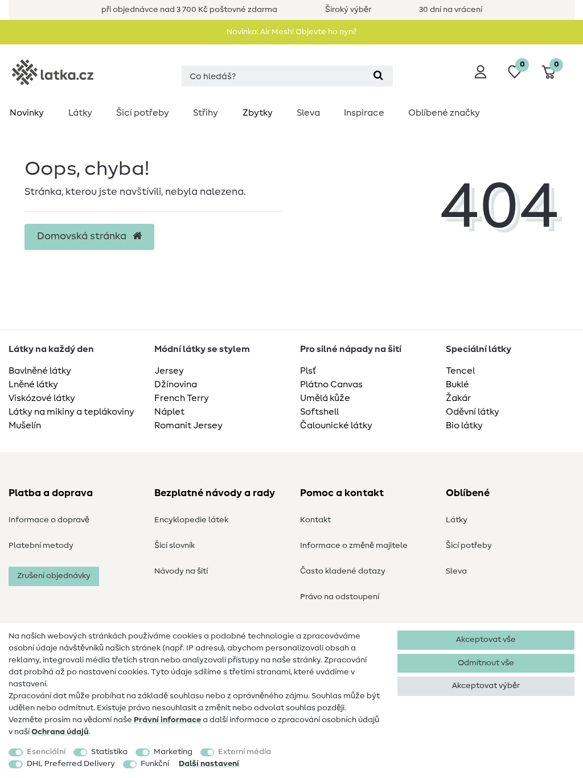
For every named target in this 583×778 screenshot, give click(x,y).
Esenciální (46, 752)
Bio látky (464, 425)
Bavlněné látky (40, 370)
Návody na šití (181, 571)
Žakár (458, 398)
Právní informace (167, 720)
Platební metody (41, 546)
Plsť (308, 370)
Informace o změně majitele (354, 546)
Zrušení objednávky (54, 576)
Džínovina (175, 384)
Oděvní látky (472, 411)
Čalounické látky (336, 425)
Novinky (27, 112)
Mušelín (25, 425)
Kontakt (315, 520)
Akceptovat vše (486, 640)
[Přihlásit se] (480, 71)
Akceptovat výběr (486, 686)
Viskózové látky (42, 398)
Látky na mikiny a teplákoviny (71, 411)
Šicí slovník (174, 546)
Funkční (155, 764)
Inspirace (364, 112)
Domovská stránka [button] (83, 236)
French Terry (181, 398)
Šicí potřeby (142, 112)
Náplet (169, 411)
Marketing (173, 752)
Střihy (205, 112)
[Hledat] (378, 76)
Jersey (169, 370)
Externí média (244, 752)
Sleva (308, 112)
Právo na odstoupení (339, 597)
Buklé (457, 384)
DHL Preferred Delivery (71, 764)
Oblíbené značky (444, 112)
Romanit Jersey (188, 425)
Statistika (109, 752)
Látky (80, 112)
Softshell (319, 411)
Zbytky (258, 112)
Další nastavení (209, 764)
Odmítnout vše (486, 663)
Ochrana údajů (60, 732)
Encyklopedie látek (191, 520)
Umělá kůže (325, 398)
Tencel (460, 370)
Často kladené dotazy (342, 571)
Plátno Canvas (331, 384)
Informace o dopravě (49, 520)
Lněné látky (33, 384)
